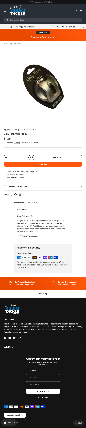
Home (6, 44)
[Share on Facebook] (15, 194)
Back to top (43, 294)
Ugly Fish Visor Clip (16, 44)
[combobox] (43, 20)
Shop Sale (43, 32)
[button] (81, 10)
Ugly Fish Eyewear (10, 130)
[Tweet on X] (11, 194)
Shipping (17, 143)
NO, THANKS (43, 397)
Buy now (52, 2)
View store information (15, 177)
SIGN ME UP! (43, 391)
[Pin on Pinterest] (20, 194)
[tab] (19, 202)
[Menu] (4, 10)
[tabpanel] (43, 223)
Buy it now (43, 164)
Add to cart (57, 157)
